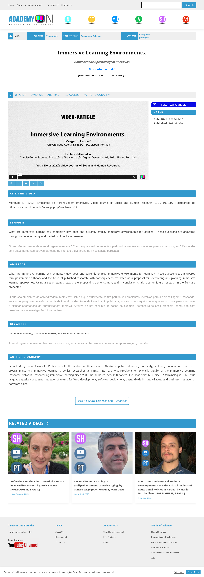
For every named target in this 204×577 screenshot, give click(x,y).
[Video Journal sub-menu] (43, 5)
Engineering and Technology (163, 537)
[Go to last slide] (10, 471)
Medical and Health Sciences (164, 542)
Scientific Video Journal (113, 532)
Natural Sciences (158, 532)
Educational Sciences (91, 36)
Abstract (54, 94)
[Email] (26, 183)
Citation (20, 94)
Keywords (72, 94)
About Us (21, 5)
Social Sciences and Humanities (165, 552)
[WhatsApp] (40, 183)
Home (11, 5)
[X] (11, 183)
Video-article (52, 36)
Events (106, 542)
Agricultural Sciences (160, 547)
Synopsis (37, 94)
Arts (153, 558)
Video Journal (34, 5)
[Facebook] (18, 183)
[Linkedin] (33, 183)
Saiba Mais (179, 572)
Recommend (53, 5)
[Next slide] (193, 471)
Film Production (110, 537)
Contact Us (66, 5)
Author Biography (97, 94)
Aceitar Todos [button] (193, 572)
